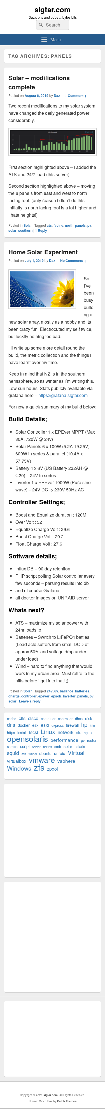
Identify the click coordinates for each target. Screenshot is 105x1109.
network (65, 732)
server (36, 747)
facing (58, 225)
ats (49, 225)
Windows (19, 768)
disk (88, 718)
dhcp (79, 718)
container (48, 718)
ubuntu (45, 753)
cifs (22, 718)
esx (35, 725)
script (25, 746)
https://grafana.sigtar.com (63, 395)
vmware (42, 760)
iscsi (33, 732)
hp (84, 724)
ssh (24, 754)
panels (80, 225)
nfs (78, 732)
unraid (59, 753)
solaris (80, 746)
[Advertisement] (52, 830)
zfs (39, 767)
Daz (57, 95)
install (22, 732)
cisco (33, 718)
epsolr (56, 696)
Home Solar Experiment (43, 251)
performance (64, 740)
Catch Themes (67, 1101)
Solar (28, 225)
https (11, 732)
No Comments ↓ (73, 260)
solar (12, 230)
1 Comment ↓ (76, 95)
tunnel (33, 754)
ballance (66, 691)
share (47, 746)
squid (13, 753)
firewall (72, 725)
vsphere (66, 761)
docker (24, 725)
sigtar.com (52, 9)
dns (11, 725)
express (58, 725)
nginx (88, 732)
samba (12, 746)
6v (56, 691)
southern (25, 230)
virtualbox (16, 761)
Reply (41, 230)
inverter (69, 696)
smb (57, 746)
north (69, 225)
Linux (48, 731)
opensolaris (27, 738)
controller (29, 696)
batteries (82, 691)
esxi (45, 725)
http (92, 725)
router (91, 740)
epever (44, 696)
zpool (52, 769)
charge (14, 696)
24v (50, 691)
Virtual (76, 753)
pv (89, 225)
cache (11, 718)
